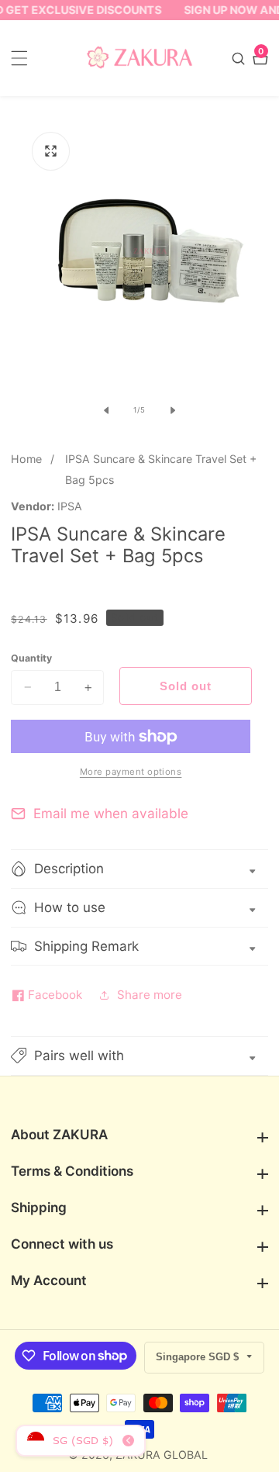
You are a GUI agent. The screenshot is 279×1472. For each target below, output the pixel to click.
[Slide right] (173, 410)
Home (26, 458)
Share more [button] (149, 994)
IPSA (69, 506)
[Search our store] (240, 58)
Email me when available (110, 813)
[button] (139, 1056)
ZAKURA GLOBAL (161, 1455)
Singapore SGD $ (199, 1357)
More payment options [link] (131, 771)
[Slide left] (106, 410)
